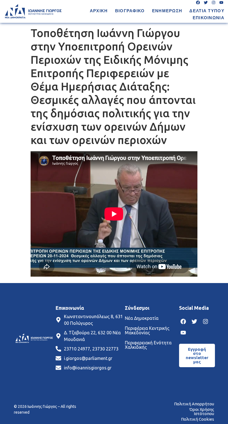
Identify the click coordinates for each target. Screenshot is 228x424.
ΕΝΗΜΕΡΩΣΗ (167, 10)
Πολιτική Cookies (197, 419)
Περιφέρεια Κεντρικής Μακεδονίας (147, 330)
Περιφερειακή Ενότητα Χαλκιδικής (148, 345)
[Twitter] (194, 321)
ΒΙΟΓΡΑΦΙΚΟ (130, 10)
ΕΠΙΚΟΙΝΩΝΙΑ (208, 17)
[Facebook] (183, 321)
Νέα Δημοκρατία (141, 318)
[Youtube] (183, 332)
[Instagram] (205, 321)
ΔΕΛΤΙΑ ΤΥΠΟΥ (206, 10)
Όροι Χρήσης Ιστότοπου (201, 411)
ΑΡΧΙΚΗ (99, 10)
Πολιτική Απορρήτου (194, 403)
